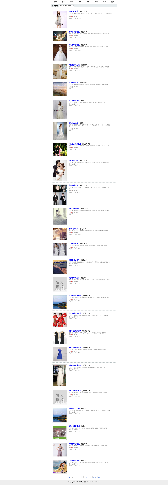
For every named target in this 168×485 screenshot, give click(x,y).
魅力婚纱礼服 (73, 243)
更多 (112, 2)
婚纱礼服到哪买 (74, 209)
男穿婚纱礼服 (73, 185)
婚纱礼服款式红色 (75, 331)
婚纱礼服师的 (73, 229)
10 (91, 477)
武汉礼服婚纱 (73, 160)
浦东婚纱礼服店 (74, 100)
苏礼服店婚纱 (73, 123)
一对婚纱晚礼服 (74, 460)
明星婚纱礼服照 (74, 65)
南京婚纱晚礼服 (74, 45)
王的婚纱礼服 (73, 83)
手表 (79, 2)
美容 (96, 2)
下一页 (94, 477)
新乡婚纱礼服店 (74, 278)
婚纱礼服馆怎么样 (75, 391)
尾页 (99, 477)
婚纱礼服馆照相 (74, 408)
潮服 (104, 2)
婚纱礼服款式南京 (75, 365)
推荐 (55, 2)
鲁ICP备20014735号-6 (93, 482)
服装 (88, 2)
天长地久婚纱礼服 (75, 144)
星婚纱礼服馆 (73, 11)
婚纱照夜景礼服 (74, 32)
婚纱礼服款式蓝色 (75, 347)
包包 (71, 2)
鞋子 (63, 2)
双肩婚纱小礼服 (74, 444)
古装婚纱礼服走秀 (75, 295)
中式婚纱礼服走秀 (75, 313)
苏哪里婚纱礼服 (74, 260)
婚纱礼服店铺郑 (74, 426)
